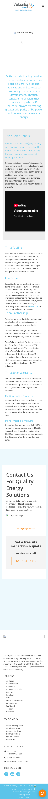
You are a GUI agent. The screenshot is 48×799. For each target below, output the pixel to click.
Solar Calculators (13, 734)
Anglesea (10, 681)
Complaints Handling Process (24, 792)
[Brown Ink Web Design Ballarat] (39, 786)
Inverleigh (10, 695)
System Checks (12, 736)
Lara (8, 697)
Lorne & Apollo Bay (14, 700)
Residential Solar (13, 728)
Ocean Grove (11, 703)
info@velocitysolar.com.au (18, 761)
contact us (34, 306)
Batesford (10, 686)
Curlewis (9, 692)
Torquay (9, 709)
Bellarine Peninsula (14, 689)
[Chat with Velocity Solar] (42, 793)
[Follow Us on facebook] (6, 774)
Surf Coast (10, 706)
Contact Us (10, 739)
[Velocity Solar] (24, 6)
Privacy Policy (24, 797)
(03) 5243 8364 (13, 758)
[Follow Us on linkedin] (12, 774)
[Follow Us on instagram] (18, 774)
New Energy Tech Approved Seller (24, 789)
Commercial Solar (13, 731)
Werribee (10, 711)
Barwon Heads (12, 683)
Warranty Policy (24, 795)
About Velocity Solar (14, 725)
